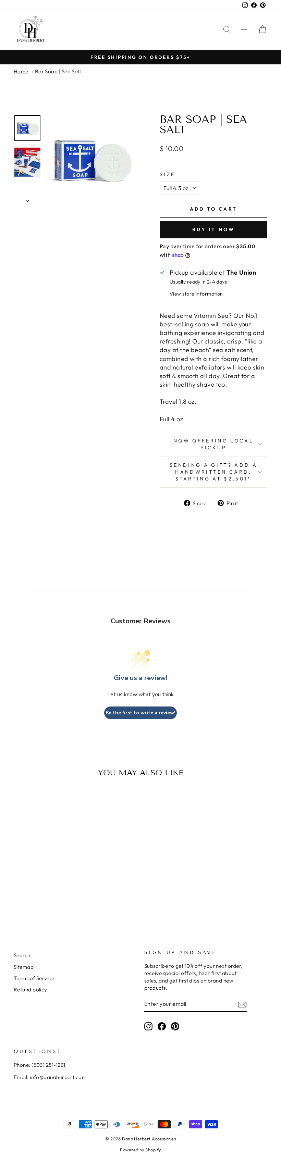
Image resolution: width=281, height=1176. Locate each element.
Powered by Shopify (140, 1149)
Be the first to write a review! (140, 713)
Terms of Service (34, 978)
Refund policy (30, 989)
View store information (196, 294)
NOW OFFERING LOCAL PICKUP (213, 444)
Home (21, 71)
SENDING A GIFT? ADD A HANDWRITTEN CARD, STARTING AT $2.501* (213, 472)
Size (167, 174)
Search (22, 955)
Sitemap (24, 967)
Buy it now (213, 229)
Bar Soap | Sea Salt (58, 71)
